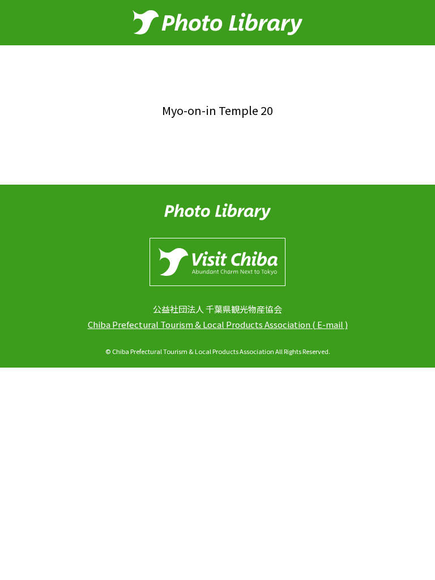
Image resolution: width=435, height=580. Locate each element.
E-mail (330, 324)
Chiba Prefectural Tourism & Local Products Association (199, 324)
